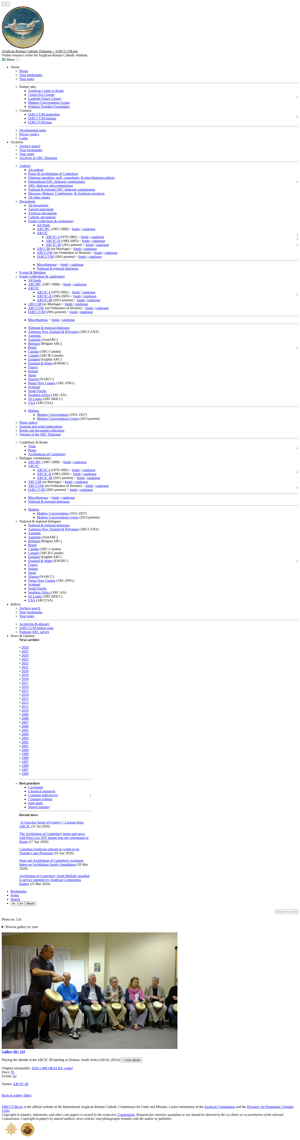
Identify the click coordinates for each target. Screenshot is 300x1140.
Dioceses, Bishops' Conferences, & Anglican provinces (66, 193)
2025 (25, 651)
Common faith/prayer (43, 795)
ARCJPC (43, 229)
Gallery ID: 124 (13, 1052)
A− (14, 903)
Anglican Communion (219, 1107)
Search (15, 899)
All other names (39, 197)
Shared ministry (39, 807)
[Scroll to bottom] (8, 4)
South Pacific (37, 391)
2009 (25, 714)
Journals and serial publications (40, 426)
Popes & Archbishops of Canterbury (53, 174)
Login (23, 138)
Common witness (40, 799)
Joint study (35, 803)
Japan (32, 375)
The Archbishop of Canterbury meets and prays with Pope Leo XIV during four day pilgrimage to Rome (54, 838)
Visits (32, 446)
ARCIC (42, 233)
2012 (25, 702)
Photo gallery (28, 422)
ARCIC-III (53, 245)
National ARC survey (34, 632)
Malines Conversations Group (49, 102)
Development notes (32, 130)
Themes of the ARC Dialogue (40, 434)
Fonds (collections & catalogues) (50, 221)
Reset (30, 903)
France (33, 367)
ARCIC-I (52, 237)
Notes (15, 895)
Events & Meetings (32, 272)
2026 (25, 647)
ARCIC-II (53, 241)
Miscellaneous (47, 264)
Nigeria (33, 379)
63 (14, 1076)
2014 (25, 695)
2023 (25, 659)
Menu (10, 59)
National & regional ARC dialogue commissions (61, 189)
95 (12, 1072)
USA (31, 403)
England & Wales (40, 363)
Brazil (32, 347)
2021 (25, 667)
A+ (21, 903)
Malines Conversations (53, 415)
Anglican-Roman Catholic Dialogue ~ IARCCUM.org (40, 51)
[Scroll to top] (3, 4)
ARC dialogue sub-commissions (50, 185)
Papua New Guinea (41, 383)
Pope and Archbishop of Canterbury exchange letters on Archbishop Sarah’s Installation (51, 862)
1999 (25, 754)
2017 (25, 683)
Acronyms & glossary (34, 624)
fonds (76, 229)
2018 (25, 679)
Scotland (34, 387)
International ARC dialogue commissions (56, 181)
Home (23, 71)
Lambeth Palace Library (44, 99)
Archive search (29, 146)
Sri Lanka (35, 399)
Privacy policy (29, 134)
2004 (25, 734)
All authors (35, 170)
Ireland (33, 371)
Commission (126, 1115)
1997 (25, 762)
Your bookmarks (30, 75)
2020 (25, 671)
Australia (34, 336)
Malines (33, 411)
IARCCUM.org (12, 1107)
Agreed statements (41, 209)
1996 (25, 766)
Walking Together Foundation (49, 106)
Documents (27, 201)
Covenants (35, 787)
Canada (33, 351)
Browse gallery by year (21, 927)
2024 (25, 655)
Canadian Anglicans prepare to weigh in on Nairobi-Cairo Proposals (49, 851)
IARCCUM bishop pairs (36, 628)
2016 (25, 687)
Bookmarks (19, 891)
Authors (25, 166)
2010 (25, 710)
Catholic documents (42, 217)
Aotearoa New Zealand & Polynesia (53, 332)
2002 (25, 742)
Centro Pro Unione (41, 95)
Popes (32, 450)
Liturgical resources (41, 791)
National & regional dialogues (57, 268)
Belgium (34, 343)
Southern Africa (39, 395)
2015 (25, 691)
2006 (25, 726)
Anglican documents (42, 213)
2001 (25, 746)
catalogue (88, 229)
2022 (25, 663)
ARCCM (43, 249)
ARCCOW (45, 253)
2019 (25, 675)
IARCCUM (45, 257)
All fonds (43, 225)
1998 (25, 758)
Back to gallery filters (16, 1095)
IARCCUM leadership (44, 114)
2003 (25, 738)
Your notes (26, 79)
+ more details (131, 1060)
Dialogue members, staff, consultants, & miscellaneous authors (71, 178)
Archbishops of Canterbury (47, 454)
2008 (25, 718)
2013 (25, 698)
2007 (25, 722)
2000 (25, 750)
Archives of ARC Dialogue (38, 158)
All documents (38, 205)
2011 (25, 706)
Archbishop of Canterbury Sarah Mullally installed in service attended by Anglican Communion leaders (54, 880)
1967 (25, 770)
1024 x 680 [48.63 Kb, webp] (52, 1068)
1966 (25, 774)
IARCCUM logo (40, 122)
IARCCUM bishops (42, 118)
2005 (25, 730)
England (34, 359)
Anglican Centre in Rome (46, 91)
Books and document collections (41, 430)
